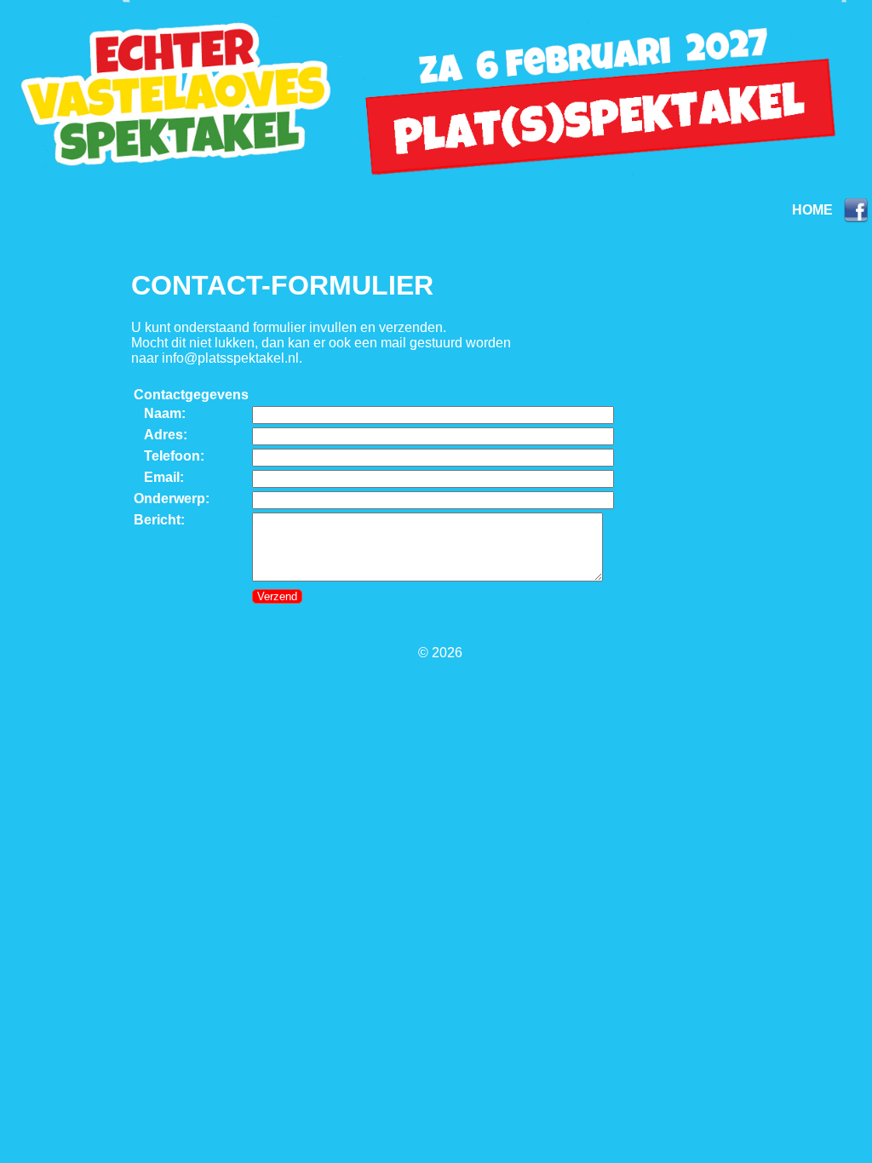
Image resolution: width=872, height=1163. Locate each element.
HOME (812, 210)
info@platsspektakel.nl (230, 358)
